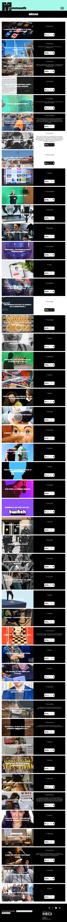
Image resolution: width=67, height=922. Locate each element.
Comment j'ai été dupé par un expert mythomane (17, 434)
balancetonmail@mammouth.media (46, 919)
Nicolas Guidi (50, 613)
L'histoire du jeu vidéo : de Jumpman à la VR (17, 581)
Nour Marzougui (50, 301)
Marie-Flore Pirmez (50, 630)
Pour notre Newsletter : (9, 911)
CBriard (50, 264)
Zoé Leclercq (50, 374)
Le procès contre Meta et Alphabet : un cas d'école (18, 30)
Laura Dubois (50, 576)
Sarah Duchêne (50, 539)
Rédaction (50, 393)
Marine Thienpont (50, 246)
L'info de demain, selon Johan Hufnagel (17, 654)
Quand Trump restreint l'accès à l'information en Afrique (17, 159)
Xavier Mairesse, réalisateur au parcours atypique (17, 342)
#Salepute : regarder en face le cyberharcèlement (17, 471)
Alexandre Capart (50, 43)
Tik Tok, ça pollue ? (18, 269)
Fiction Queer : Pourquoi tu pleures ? (17, 452)
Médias (33, 14)
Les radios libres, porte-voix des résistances (17, 140)
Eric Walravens (50, 98)
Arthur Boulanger (50, 319)
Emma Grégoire (50, 484)
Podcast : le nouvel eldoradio (18, 617)
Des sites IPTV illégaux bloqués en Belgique (17, 49)
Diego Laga (50, 338)
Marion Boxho (50, 870)
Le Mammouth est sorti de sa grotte (17, 838)
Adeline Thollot (50, 778)
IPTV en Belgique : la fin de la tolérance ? (17, 177)
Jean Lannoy (50, 521)
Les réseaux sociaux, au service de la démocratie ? (17, 306)
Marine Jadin (50, 668)
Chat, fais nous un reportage (17, 214)
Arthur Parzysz (50, 503)
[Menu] (62, 8)
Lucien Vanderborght (50, 191)
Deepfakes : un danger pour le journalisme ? (18, 250)
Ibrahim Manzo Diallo (50, 115)
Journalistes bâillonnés (17, 232)
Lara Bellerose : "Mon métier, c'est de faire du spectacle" (17, 819)
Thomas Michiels (50, 686)
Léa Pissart (50, 173)
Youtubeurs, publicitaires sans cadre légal (17, 801)
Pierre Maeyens (50, 228)
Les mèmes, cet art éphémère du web (17, 526)
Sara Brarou (50, 815)
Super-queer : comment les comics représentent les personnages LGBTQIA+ (17, 379)
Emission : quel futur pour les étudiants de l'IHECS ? (17, 361)
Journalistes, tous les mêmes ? (17, 893)
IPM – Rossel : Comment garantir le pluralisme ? (18, 67)
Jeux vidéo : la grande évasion (17, 489)
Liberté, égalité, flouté (18, 544)
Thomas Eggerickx (50, 283)
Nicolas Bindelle (50, 356)
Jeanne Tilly (50, 760)
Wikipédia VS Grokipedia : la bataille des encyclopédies (17, 85)
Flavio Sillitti (50, 448)
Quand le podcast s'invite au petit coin (18, 636)
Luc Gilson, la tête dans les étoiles (18, 672)
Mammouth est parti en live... (17, 507)
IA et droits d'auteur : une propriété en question (17, 287)
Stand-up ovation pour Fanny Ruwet (17, 856)
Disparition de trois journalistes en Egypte (17, 764)
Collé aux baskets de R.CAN (17, 874)
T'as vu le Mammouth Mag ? (17, 104)
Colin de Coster (50, 411)
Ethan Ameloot (50, 209)
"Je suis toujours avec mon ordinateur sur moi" (18, 691)
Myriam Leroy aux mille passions (18, 783)
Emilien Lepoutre (50, 133)
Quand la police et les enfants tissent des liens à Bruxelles (17, 122)
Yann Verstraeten (50, 429)
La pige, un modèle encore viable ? (18, 416)
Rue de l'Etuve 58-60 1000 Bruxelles (45, 918)
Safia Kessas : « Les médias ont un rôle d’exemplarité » (17, 397)
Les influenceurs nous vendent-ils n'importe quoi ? (18, 746)
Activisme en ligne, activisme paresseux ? (18, 562)
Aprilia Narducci (50, 26)
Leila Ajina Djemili (50, 81)
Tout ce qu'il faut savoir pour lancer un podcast (18, 709)
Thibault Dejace (50, 833)
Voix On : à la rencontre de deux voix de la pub (17, 324)
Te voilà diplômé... (18, 599)
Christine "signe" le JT (17, 195)
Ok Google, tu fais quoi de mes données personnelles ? (18, 728)
